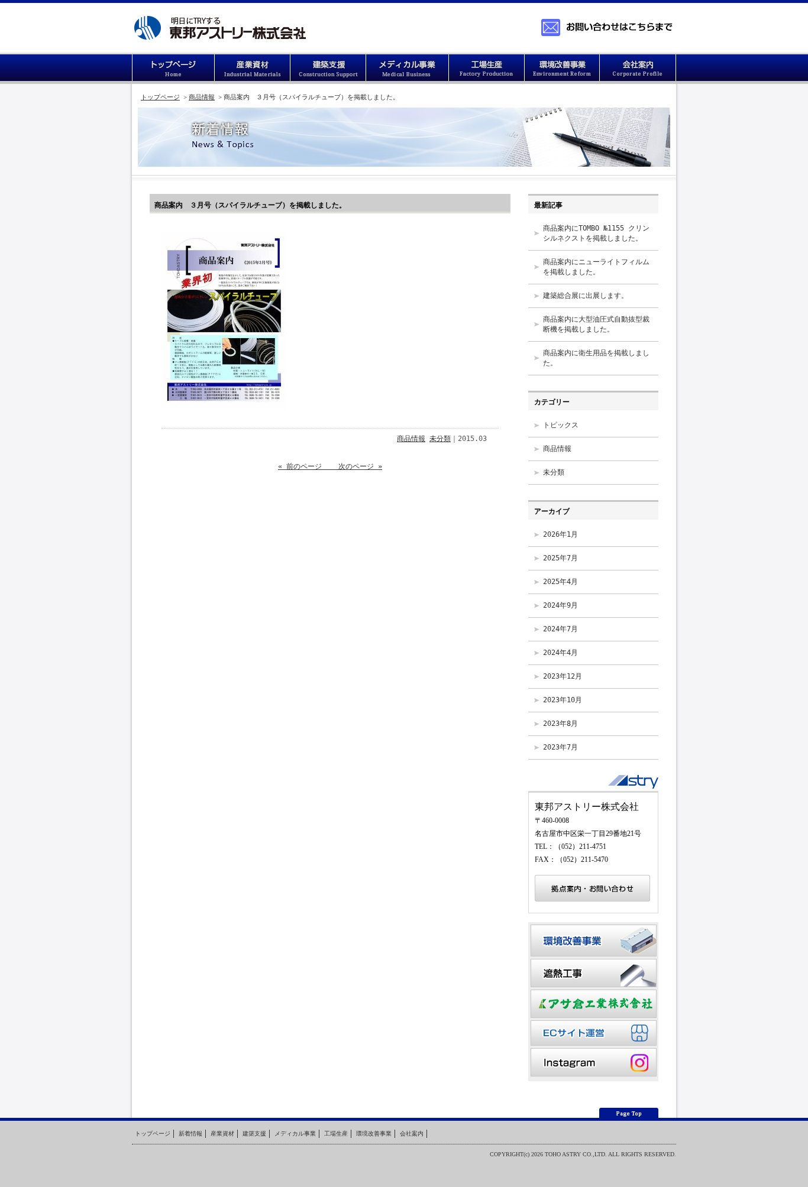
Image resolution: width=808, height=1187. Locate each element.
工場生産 (487, 69)
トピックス (560, 425)
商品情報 (202, 96)
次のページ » (356, 466)
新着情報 (190, 1133)
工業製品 (252, 69)
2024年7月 (560, 629)
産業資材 (222, 1133)
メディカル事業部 (407, 69)
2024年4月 (560, 652)
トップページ (173, 69)
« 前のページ (304, 466)
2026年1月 (560, 534)
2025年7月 (560, 558)
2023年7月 (560, 747)
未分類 (440, 438)
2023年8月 (560, 723)
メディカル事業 (295, 1133)
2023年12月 (562, 676)
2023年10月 (562, 700)
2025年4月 (560, 582)
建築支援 (328, 69)
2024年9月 (560, 605)
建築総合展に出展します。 (585, 295)
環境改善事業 (562, 69)
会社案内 (638, 69)
